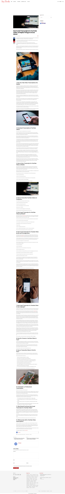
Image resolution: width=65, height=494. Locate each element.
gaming (36, 479)
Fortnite (31, 479)
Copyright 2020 (30, 303)
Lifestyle (28, 1)
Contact (14, 479)
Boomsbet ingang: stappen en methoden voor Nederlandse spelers (45, 475)
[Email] (45, 23)
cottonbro (25, 303)
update (37, 486)
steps (27, 486)
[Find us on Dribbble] (20, 474)
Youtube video (24, 215)
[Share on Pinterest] (14, 41)
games (33, 479)
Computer (14, 1)
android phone (34, 474)
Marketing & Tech (23, 1)
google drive (28, 481)
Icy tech (35, 481)
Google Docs (22, 235)
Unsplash (28, 80)
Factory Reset (28, 479)
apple (37, 474)
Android (31, 474)
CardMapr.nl (25, 80)
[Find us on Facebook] (13, 474)
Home (11, 1)
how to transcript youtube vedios (21, 434)
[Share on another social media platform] (14, 43)
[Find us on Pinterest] (60, 1)
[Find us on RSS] (61, 1)
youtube (30, 434)
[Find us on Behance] (18, 474)
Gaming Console (28, 480)
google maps (31, 481)
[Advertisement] (32, 8)
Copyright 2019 (30, 80)
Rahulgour (19, 432)
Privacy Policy (14, 478)
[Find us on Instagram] (17, 474)
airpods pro (28, 474)
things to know (33, 486)
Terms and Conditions (30, 493)
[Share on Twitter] (14, 40)
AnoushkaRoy (26, 430)
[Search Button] (51, 17)
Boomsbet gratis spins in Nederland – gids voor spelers (45, 478)
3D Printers (18, 1)
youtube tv (33, 487)
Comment (14, 451)
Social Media (16, 14)
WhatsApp (28, 487)
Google (32, 480)
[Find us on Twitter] (15, 474)
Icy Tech (6, 2)
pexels (28, 303)
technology (30, 486)
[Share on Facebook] (14, 38)
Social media (27, 434)
